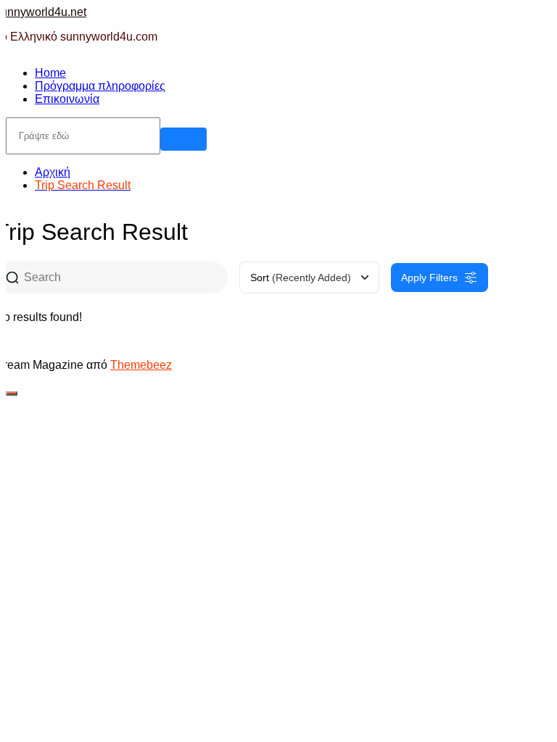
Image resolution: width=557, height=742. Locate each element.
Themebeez (141, 365)
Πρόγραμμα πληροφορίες (100, 86)
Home (50, 73)
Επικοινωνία (67, 99)
